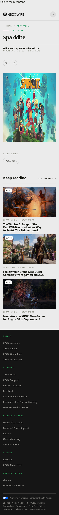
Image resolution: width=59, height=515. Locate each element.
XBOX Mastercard (12, 465)
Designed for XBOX (13, 485)
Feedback (8, 391)
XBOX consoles (11, 343)
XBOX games (10, 348)
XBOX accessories (12, 359)
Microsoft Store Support (16, 428)
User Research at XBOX (15, 407)
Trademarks (21, 506)
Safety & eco (8, 509)
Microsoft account (13, 422)
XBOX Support (11, 380)
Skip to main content (12, 2)
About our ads (22, 509)
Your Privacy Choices (19, 498)
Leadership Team (12, 385)
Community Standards (15, 396)
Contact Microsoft (20, 503)
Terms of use (8, 506)
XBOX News (9, 374)
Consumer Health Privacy (41, 498)
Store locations (11, 444)
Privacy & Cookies (37, 503)
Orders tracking (11, 439)
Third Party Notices (37, 506)
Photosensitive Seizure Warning (20, 402)
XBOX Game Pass (12, 354)
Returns (7, 433)
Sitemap (6, 503)
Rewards (7, 459)
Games (7, 480)
